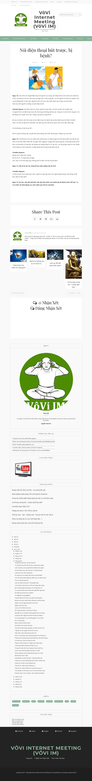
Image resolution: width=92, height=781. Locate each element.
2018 (15, 547)
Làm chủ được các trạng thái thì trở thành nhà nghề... (29, 568)
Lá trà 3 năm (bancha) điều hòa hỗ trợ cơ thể (27, 650)
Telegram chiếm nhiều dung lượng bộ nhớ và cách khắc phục (33, 498)
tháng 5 (17, 682)
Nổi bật (49, 701)
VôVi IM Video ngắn (17, 722)
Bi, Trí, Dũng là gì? (20, 620)
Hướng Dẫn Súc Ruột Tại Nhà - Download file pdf (28, 490)
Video (52, 1)
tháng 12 (18, 551)
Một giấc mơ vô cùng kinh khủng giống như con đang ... (30, 613)
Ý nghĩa (15, 705)
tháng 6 (17, 679)
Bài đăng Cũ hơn (74, 293)
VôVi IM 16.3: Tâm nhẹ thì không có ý (25, 665)
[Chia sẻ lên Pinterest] (46, 219)
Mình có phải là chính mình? (22, 623)
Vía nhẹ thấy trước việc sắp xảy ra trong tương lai (28, 570)
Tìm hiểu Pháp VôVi (24, 5)
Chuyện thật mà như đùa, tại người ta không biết (28, 598)
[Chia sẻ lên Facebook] (35, 219)
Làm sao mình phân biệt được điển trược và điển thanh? (30, 578)
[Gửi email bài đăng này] (57, 219)
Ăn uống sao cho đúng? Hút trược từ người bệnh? (28, 575)
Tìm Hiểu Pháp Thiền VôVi (20, 506)
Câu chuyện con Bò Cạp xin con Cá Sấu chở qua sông (30, 670)
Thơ (66, 701)
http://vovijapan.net (17, 721)
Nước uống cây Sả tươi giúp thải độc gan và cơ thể (29, 653)
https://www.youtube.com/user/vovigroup (30, 447)
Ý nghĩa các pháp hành (41, 1)
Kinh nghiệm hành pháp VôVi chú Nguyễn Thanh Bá (29, 494)
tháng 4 (17, 684)
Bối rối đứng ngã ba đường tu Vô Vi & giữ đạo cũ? (28, 588)
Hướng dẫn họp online (71, 1)
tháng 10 (18, 556)
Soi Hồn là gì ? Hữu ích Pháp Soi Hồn (25, 640)
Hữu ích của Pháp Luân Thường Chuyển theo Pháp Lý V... (31, 635)
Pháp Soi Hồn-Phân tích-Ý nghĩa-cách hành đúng (28, 643)
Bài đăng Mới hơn (18, 293)
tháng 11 (18, 553)
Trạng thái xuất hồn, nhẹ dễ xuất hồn (25, 563)
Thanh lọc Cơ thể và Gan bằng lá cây (25, 663)
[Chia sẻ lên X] (40, 219)
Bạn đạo (26, 701)
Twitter (33, 731)
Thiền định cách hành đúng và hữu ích (25, 633)
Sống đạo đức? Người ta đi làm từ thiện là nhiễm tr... (29, 615)
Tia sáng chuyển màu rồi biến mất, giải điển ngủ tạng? (30, 590)
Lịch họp (13, 5)
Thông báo (45, 38)
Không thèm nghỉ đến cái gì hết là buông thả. (27, 523)
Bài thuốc (16, 701)
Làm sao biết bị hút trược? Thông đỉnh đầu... (27, 583)
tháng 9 (17, 558)
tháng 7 (17, 676)
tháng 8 (17, 561)
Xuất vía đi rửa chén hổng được (24, 573)
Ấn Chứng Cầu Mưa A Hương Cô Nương (26, 610)
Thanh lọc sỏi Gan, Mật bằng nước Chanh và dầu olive (30, 660)
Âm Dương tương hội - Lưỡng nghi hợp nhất (27, 502)
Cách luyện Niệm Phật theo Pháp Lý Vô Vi (26, 645)
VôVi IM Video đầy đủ (18, 724)
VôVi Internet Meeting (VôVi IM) (44, 19)
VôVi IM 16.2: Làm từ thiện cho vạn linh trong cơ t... (29, 668)
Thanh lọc (58, 701)
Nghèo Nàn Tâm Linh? (21, 605)
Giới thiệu (33, 38)
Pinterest (59, 731)
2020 (15, 542)
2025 (15, 537)
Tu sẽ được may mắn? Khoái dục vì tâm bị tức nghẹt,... (30, 565)
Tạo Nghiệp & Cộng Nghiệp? (22, 595)
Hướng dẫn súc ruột (26, 1)
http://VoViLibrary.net (18, 719)
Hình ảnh (59, 1)
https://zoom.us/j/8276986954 (41, 450)
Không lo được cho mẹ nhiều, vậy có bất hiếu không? (29, 673)
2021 (15, 539)
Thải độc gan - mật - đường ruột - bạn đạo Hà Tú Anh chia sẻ (32, 515)
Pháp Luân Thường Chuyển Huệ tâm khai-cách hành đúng (31, 638)
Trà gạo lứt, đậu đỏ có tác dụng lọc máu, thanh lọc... (29, 648)
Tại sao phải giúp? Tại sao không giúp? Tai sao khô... (29, 618)
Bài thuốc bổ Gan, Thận (21, 655)
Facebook (20, 731)
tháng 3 (17, 687)
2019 (15, 544)
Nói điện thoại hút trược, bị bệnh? (24, 593)
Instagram (73, 731)
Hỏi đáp (55, 38)
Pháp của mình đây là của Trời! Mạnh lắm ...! (27, 519)
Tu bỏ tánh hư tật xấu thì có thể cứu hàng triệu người (29, 585)
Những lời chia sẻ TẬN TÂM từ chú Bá (24, 511)
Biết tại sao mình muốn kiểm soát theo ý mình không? (30, 600)
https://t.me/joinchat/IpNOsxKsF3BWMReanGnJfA (41, 441)
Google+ (46, 731)
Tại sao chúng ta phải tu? (22, 580)
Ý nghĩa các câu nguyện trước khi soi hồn (26, 630)
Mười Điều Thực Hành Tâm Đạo (23, 625)
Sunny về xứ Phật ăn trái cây (23, 608)
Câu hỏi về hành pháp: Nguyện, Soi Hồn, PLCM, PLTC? (30, 628)
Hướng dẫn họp (68, 38)
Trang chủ (14, 1)
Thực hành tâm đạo (58, 758)
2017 (15, 549)
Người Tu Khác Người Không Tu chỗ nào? (26, 603)
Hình (33, 701)
